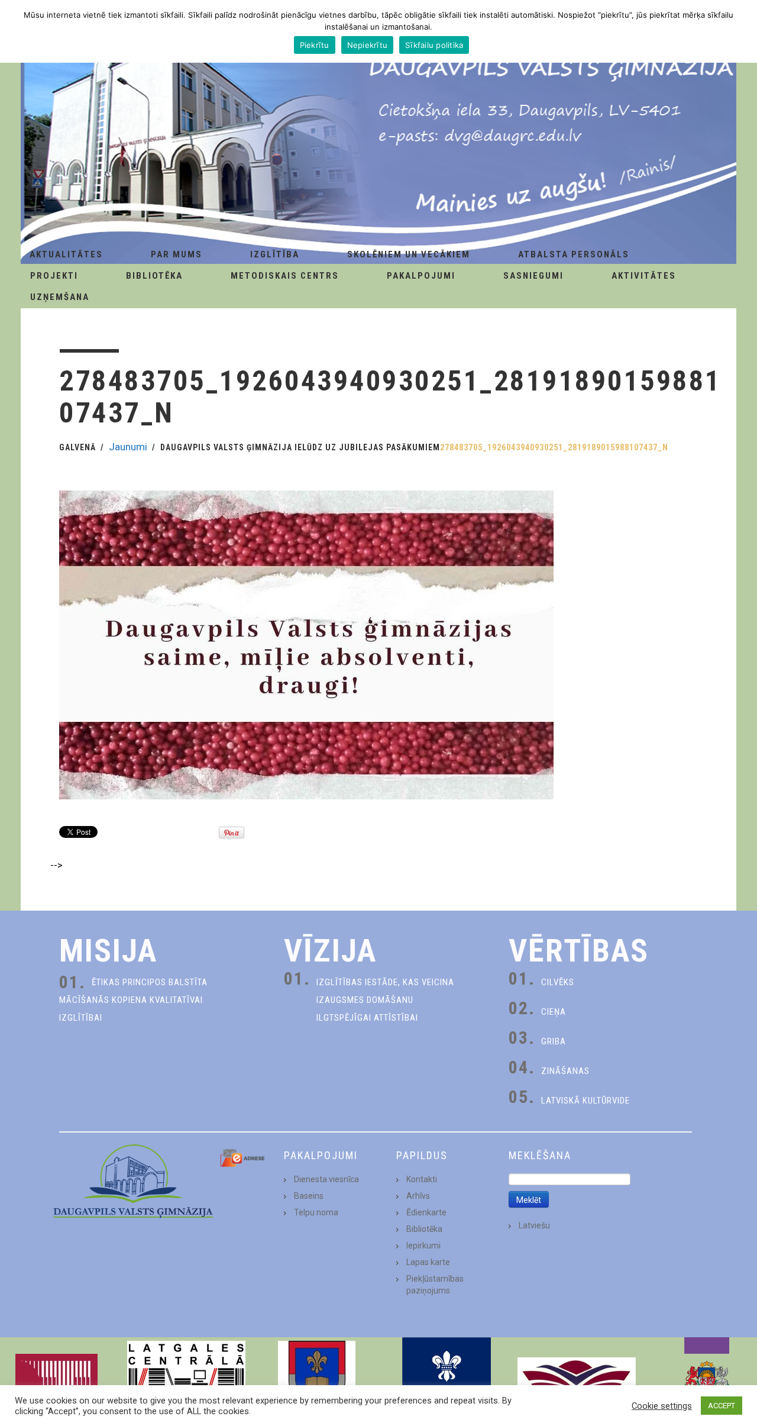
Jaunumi (128, 447)
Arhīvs (418, 1196)
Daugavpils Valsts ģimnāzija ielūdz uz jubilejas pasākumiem (300, 447)
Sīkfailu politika (434, 45)
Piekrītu (314, 45)
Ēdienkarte (426, 1212)
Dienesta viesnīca (326, 1179)
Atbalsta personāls (573, 254)
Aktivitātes (644, 275)
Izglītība (274, 254)
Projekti (54, 275)
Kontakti (421, 1179)
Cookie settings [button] (662, 1406)
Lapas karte (428, 1262)
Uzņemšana (59, 297)
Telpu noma (316, 1212)
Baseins (308, 1196)
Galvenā (77, 447)
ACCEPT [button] (721, 1405)
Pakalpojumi (421, 275)
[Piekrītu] (742, 31)
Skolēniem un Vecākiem (408, 254)
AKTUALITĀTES (66, 254)
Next (741, 1381)
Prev (15, 1381)
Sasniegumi (533, 275)
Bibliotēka (154, 275)
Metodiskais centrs (285, 275)
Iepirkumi (423, 1245)
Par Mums (176, 254)
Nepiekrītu (367, 45)
